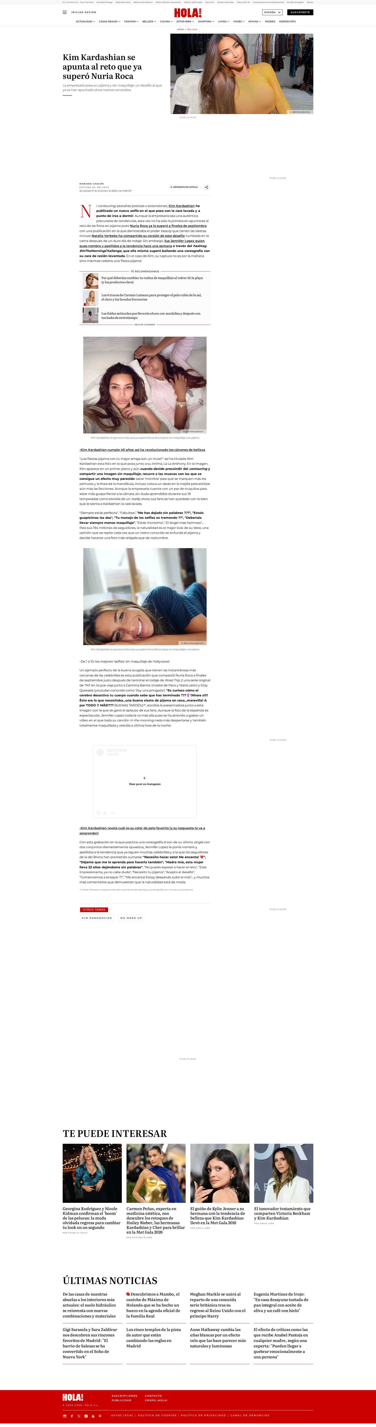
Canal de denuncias (249, 1415)
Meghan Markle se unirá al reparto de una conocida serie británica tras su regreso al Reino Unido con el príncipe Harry (218, 1305)
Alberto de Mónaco (143, 2)
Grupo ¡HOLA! (156, 1400)
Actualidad (84, 21)
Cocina (165, 21)
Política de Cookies (157, 1415)
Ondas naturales (225, 2)
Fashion (130, 21)
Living (222, 21)
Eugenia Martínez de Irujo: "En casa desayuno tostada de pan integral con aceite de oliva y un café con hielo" (281, 1302)
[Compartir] (206, 187)
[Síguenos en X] (79, 1416)
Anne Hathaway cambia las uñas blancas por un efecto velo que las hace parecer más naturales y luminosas (218, 1337)
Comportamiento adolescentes (268, 2)
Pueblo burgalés (295, 2)
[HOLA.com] (188, 13)
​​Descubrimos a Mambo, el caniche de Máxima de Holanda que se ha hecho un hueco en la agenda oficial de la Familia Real (153, 1305)
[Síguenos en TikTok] (87, 1416)
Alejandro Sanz (123, 2)
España (270, 12)
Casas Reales (108, 21)
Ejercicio (209, 2)
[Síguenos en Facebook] (72, 1416)
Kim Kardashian (182, 206)
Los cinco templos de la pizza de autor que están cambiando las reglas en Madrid (153, 1337)
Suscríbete (300, 12)
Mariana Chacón (92, 184)
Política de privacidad (203, 1415)
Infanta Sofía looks (193, 2)
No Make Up (131, 917)
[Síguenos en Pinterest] (101, 1416)
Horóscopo (287, 21)
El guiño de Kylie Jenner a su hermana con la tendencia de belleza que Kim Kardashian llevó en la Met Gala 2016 (217, 1215)
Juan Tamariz (86, 2)
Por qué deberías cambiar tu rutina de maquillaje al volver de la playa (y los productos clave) (152, 279)
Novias (253, 21)
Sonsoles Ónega (104, 2)
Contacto (153, 1395)
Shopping (205, 21)
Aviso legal (122, 1415)
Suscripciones (124, 1395)
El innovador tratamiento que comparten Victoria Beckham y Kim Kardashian (282, 1213)
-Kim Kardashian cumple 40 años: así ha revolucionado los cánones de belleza (142, 450)
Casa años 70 (243, 2)
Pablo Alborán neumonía (168, 2)
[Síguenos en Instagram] (65, 1416)
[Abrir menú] (65, 12)
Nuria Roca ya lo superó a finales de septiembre (168, 226)
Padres (270, 21)
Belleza (147, 21)
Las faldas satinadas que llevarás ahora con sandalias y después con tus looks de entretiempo (151, 315)
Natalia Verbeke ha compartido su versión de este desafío (138, 236)
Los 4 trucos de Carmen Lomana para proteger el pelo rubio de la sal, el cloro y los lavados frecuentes (151, 296)
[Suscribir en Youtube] (94, 1416)
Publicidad (121, 1400)
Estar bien (184, 21)
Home (180, 29)
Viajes (237, 21)
